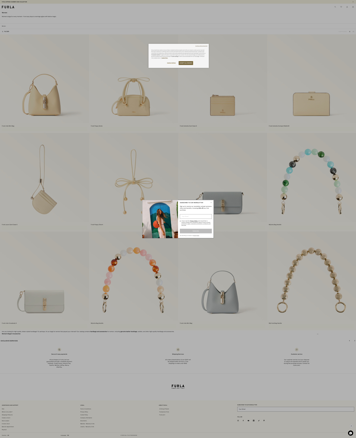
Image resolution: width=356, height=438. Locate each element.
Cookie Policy (164, 58)
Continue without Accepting (201, 45)
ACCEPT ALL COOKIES (186, 63)
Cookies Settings (171, 62)
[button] (350, 433)
